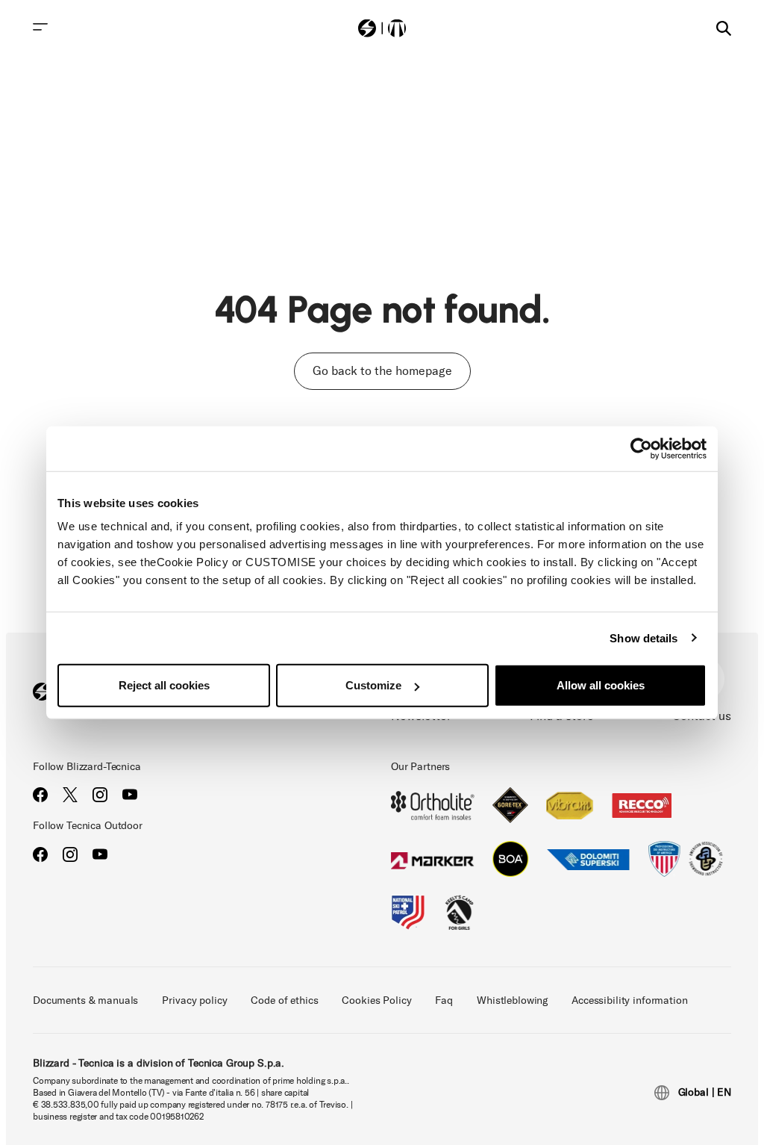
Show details (643, 637)
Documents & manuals (85, 1000)
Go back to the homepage (382, 371)
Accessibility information (630, 1000)
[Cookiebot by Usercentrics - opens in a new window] (641, 448)
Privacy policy (194, 1000)
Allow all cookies (601, 685)
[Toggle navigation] (40, 26)
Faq (444, 1000)
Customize (373, 685)
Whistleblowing (512, 1000)
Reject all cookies (164, 685)
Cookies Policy (376, 1000)
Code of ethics (284, 1000)
